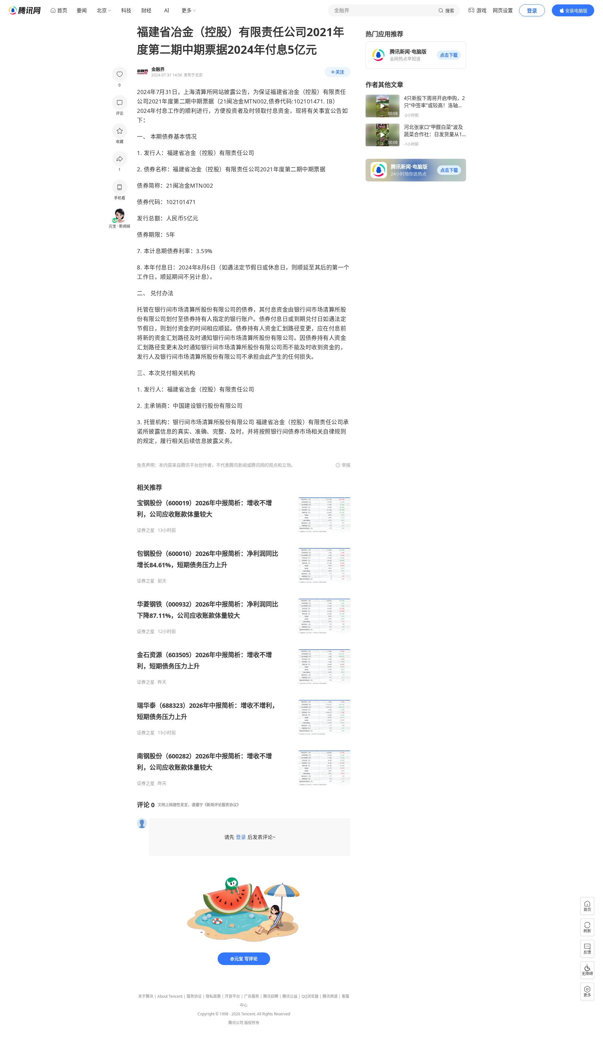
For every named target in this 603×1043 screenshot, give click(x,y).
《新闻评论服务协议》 (222, 804)
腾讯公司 (235, 1022)
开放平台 (232, 996)
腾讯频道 (330, 996)
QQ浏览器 (310, 996)
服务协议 (194, 996)
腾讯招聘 (270, 996)
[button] (449, 55)
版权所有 (251, 1022)
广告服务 (251, 996)
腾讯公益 (289, 996)
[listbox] (243, 634)
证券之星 (146, 530)
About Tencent (169, 996)
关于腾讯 (145, 996)
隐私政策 (213, 996)
